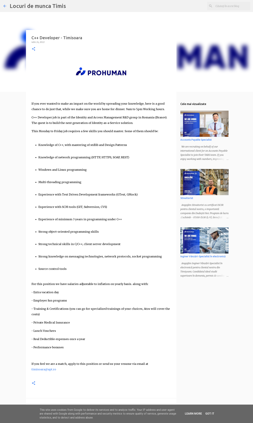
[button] (33, 49)
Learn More (193, 413)
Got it (209, 413)
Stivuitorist (186, 198)
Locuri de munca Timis (38, 6)
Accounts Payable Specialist (196, 139)
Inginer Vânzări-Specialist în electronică (202, 256)
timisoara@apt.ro (43, 369)
